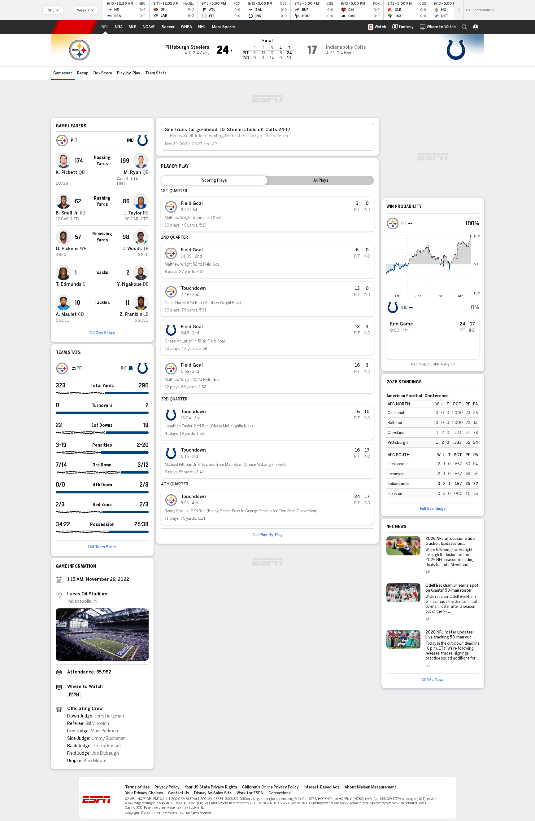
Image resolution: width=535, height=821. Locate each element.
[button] (464, 26)
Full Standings (433, 508)
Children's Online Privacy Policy (270, 787)
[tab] (214, 180)
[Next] (458, 10)
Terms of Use (137, 787)
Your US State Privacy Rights (211, 787)
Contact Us (178, 793)
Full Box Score (102, 333)
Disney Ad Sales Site (213, 793)
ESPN (74, 27)
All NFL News (433, 680)
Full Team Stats (102, 547)
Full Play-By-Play (268, 535)
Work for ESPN (250, 793)
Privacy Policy (167, 787)
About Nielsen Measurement (370, 787)
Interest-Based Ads (322, 787)
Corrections (279, 793)
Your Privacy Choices (144, 793)
